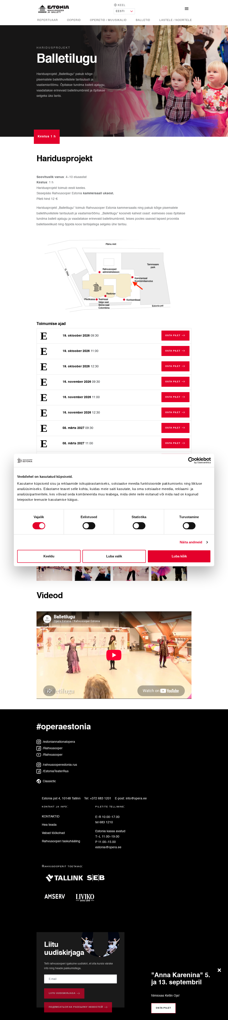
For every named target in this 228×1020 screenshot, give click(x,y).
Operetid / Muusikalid (108, 20)
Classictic (49, 781)
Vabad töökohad (53, 833)
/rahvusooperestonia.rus (59, 764)
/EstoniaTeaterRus (55, 771)
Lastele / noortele (175, 20)
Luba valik (114, 556)
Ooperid (74, 20)
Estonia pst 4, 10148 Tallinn (61, 798)
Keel (121, 5)
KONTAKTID (50, 816)
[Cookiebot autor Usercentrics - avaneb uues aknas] (191, 460)
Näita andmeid (191, 542)
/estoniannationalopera (58, 741)
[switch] (89, 525)
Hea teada (49, 824)
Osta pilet (163, 1008)
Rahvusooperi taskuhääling (61, 841)
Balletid (143, 20)
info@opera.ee (136, 798)
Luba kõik (179, 556)
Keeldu (48, 556)
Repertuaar (47, 20)
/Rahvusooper (52, 748)
